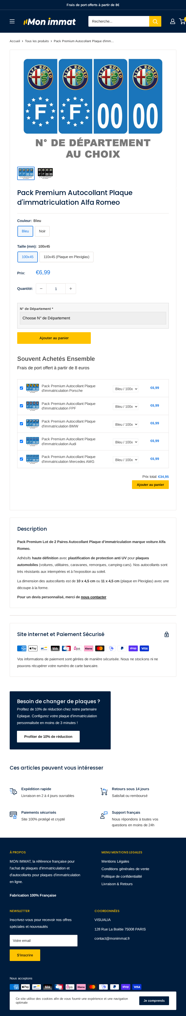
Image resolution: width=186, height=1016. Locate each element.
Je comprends (154, 1000)
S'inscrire (25, 955)
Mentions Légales (115, 861)
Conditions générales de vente (125, 869)
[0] (182, 21)
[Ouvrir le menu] (12, 21)
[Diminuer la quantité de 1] (41, 289)
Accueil (15, 41)
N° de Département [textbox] (36, 309)
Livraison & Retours (117, 884)
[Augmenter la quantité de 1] (71, 289)
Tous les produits (37, 41)
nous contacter (93, 597)
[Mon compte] (172, 21)
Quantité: (25, 288)
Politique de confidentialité (121, 876)
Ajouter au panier (54, 338)
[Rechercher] (155, 21)
